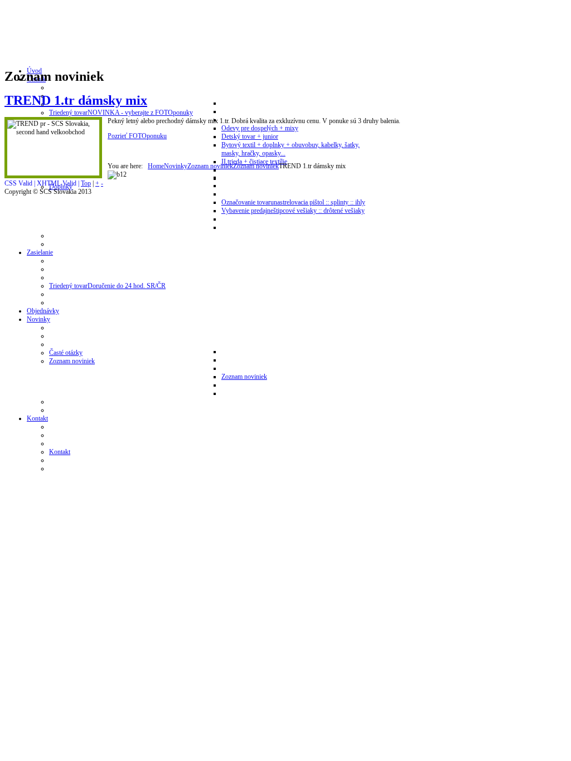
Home (156, 166)
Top (86, 183)
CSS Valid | (20, 183)
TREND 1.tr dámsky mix (75, 100)
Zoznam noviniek (210, 166)
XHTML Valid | (59, 183)
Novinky (175, 166)
